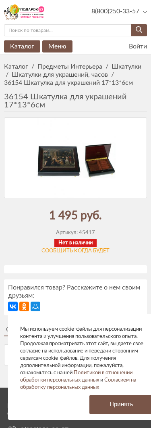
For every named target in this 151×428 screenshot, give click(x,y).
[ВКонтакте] (13, 306)
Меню (57, 46)
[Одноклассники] (24, 306)
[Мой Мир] (35, 306)
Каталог (22, 46)
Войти (137, 46)
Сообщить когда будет (75, 251)
